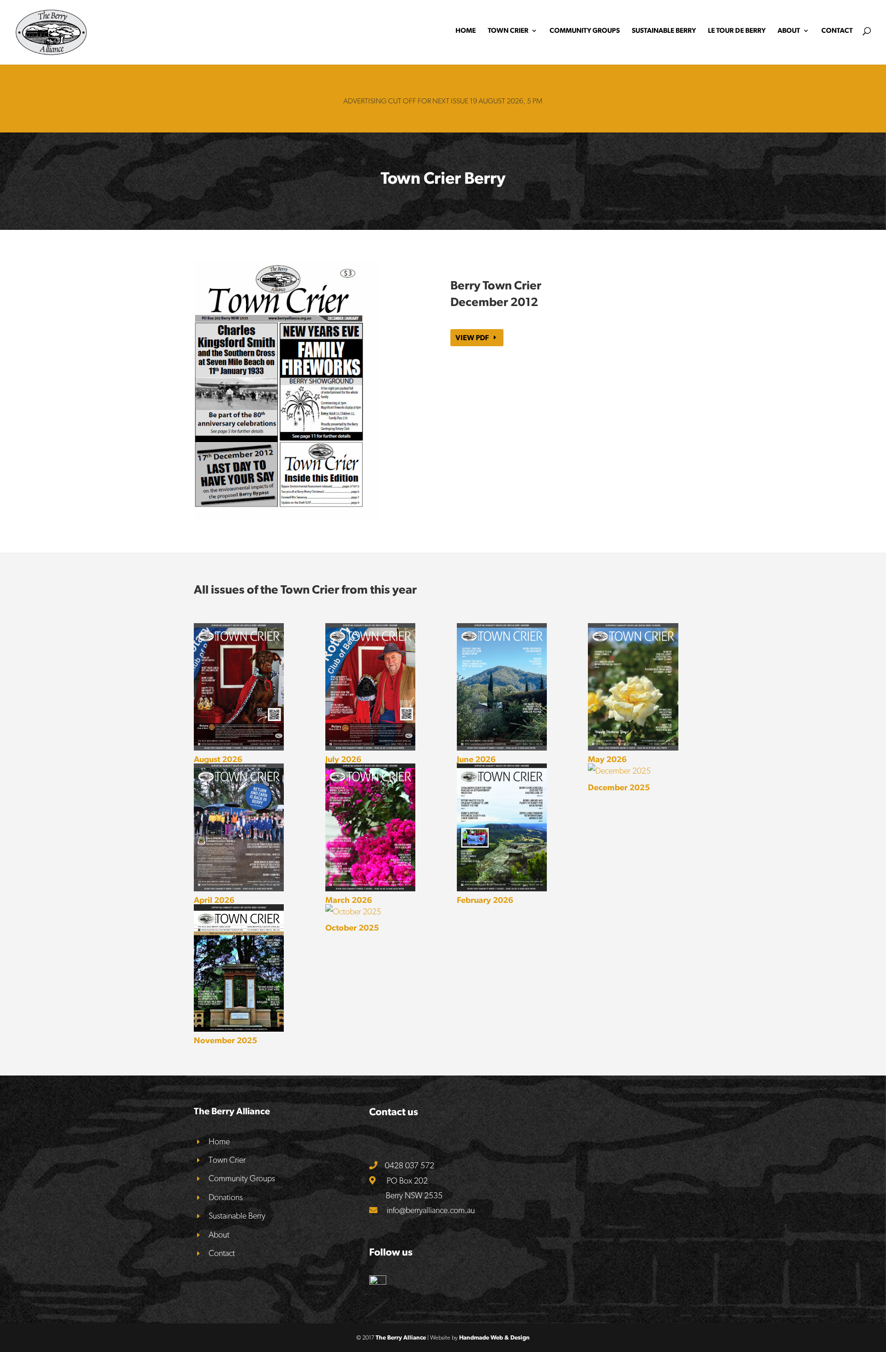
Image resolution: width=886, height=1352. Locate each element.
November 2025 (225, 1040)
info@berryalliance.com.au (431, 1210)
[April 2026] (239, 827)
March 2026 (348, 900)
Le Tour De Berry (737, 31)
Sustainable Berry (664, 31)
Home (465, 31)
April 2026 (214, 900)
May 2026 (607, 759)
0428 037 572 (409, 1165)
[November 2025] (239, 968)
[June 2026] (502, 687)
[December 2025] (633, 770)
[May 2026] (633, 687)
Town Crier (508, 31)
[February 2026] (502, 827)
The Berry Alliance (401, 1337)
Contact (837, 31)
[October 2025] (370, 911)
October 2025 (352, 927)
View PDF (472, 337)
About (789, 31)
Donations (226, 1197)
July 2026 (343, 759)
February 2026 (485, 900)
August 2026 (218, 759)
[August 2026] (239, 687)
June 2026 (476, 759)
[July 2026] (370, 687)
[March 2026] (370, 827)
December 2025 (619, 787)
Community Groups (585, 31)
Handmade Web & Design (494, 1337)
